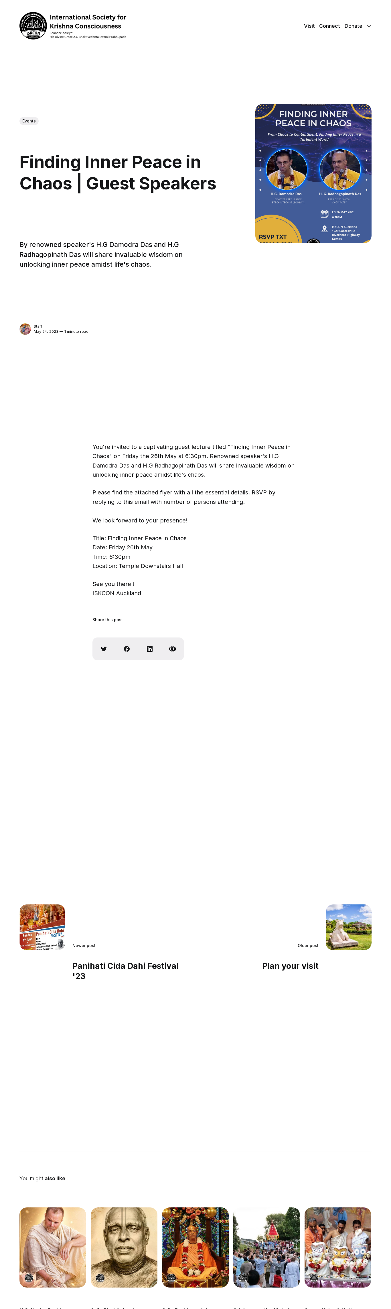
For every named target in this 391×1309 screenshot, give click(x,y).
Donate (353, 26)
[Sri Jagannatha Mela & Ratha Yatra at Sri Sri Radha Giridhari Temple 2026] (267, 1247)
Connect (329, 26)
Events (29, 120)
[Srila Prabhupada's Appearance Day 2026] (195, 1247)
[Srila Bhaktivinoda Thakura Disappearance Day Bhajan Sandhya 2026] (124, 1247)
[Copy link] (172, 648)
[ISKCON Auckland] (29, 1278)
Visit (309, 26)
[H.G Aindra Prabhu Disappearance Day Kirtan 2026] (52, 1247)
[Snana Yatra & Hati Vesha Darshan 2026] (338, 1247)
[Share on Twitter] (103, 648)
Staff (38, 326)
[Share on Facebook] (126, 648)
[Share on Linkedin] (149, 648)
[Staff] (25, 329)
